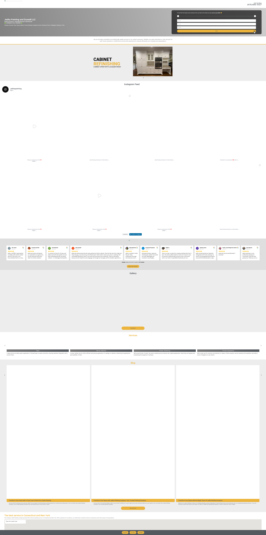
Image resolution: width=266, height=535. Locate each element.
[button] (134, 62)
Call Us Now (258, 3)
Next (216, 31)
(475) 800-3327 (254, 5)
